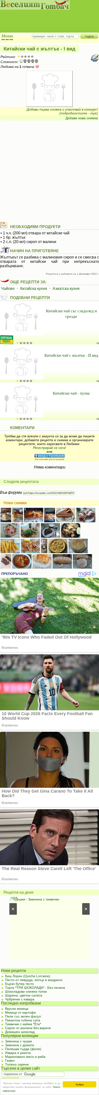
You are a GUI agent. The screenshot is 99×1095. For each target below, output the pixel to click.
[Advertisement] (47, 17)
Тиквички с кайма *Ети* (23, 1024)
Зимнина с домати (19, 1045)
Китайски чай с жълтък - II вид (71, 355)
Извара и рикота (18, 1053)
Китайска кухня (33, 288)
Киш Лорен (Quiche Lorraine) (27, 976)
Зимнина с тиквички (43, 899)
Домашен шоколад (20, 1032)
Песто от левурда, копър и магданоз (33, 980)
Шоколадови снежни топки (26, 991)
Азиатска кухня (66, 288)
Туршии (19, 899)
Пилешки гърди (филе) (23, 1049)
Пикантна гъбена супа (22, 1020)
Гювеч (10, 1060)
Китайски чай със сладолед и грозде (71, 313)
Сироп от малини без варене (28, 1028)
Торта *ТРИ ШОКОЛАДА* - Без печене (35, 988)
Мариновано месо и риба (25, 1057)
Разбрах (80, 1084)
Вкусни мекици (16, 1009)
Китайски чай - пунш (71, 393)
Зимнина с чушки (18, 1041)
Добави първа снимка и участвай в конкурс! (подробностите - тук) (62, 111)
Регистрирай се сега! (49, 448)
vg (97, 343)
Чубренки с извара (19, 999)
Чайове (8, 288)
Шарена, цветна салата (23, 995)
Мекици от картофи (20, 1012)
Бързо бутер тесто (19, 984)
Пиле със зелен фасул (23, 1016)
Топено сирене (17, 1064)
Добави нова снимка (82, 118)
